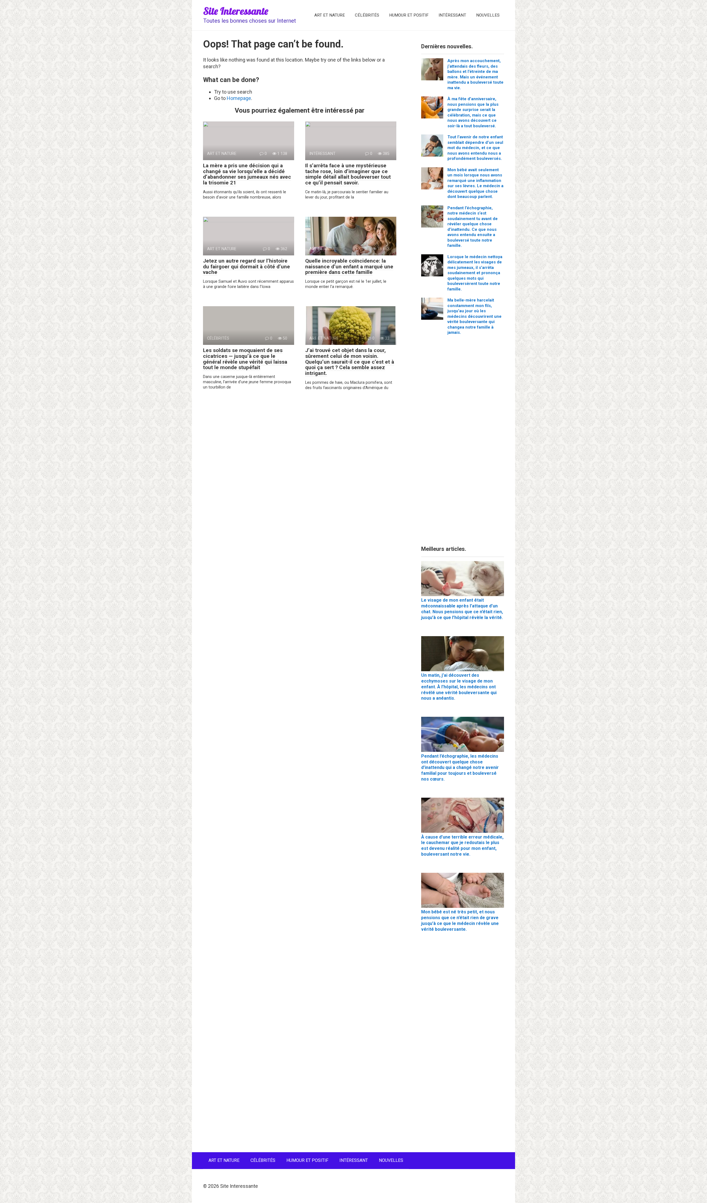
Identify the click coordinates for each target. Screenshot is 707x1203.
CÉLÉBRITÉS (367, 15)
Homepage (239, 98)
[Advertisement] (462, 442)
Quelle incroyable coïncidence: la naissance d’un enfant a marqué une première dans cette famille (349, 267)
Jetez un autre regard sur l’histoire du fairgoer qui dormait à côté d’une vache (246, 267)
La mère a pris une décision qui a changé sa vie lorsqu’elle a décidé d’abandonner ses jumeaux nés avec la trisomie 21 (247, 174)
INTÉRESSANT (452, 15)
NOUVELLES (488, 15)
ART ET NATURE (329, 15)
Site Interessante (235, 11)
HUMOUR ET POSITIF (409, 15)
